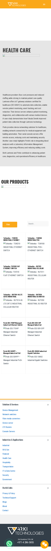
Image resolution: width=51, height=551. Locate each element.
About (4, 506)
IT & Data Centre (8, 471)
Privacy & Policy (8, 493)
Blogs (4, 502)
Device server (7, 423)
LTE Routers (7, 427)
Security (5, 475)
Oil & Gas (5, 450)
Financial (5, 454)
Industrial (5, 445)
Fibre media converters (11, 418)
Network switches (9, 414)
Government (7, 479)
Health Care (6, 458)
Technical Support (9, 498)
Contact (5, 510)
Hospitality (6, 462)
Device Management (10, 410)
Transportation (7, 466)
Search (44, 4)
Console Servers (8, 431)
